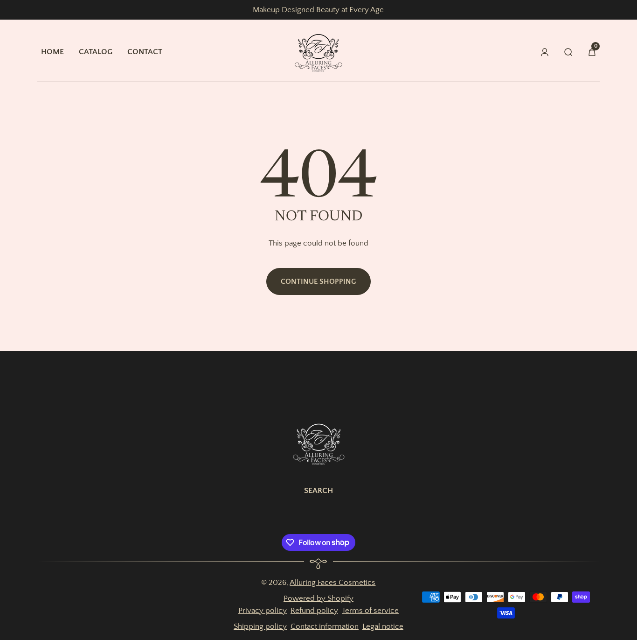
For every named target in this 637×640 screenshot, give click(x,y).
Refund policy (314, 610)
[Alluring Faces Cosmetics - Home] (318, 52)
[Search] (568, 52)
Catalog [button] (95, 51)
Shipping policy (260, 626)
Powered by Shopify (318, 598)
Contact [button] (144, 51)
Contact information (325, 626)
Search (318, 490)
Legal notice (382, 626)
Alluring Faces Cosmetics (332, 582)
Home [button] (52, 51)
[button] (592, 52)
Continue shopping (318, 281)
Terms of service (370, 610)
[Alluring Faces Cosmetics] (318, 443)
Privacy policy (262, 610)
